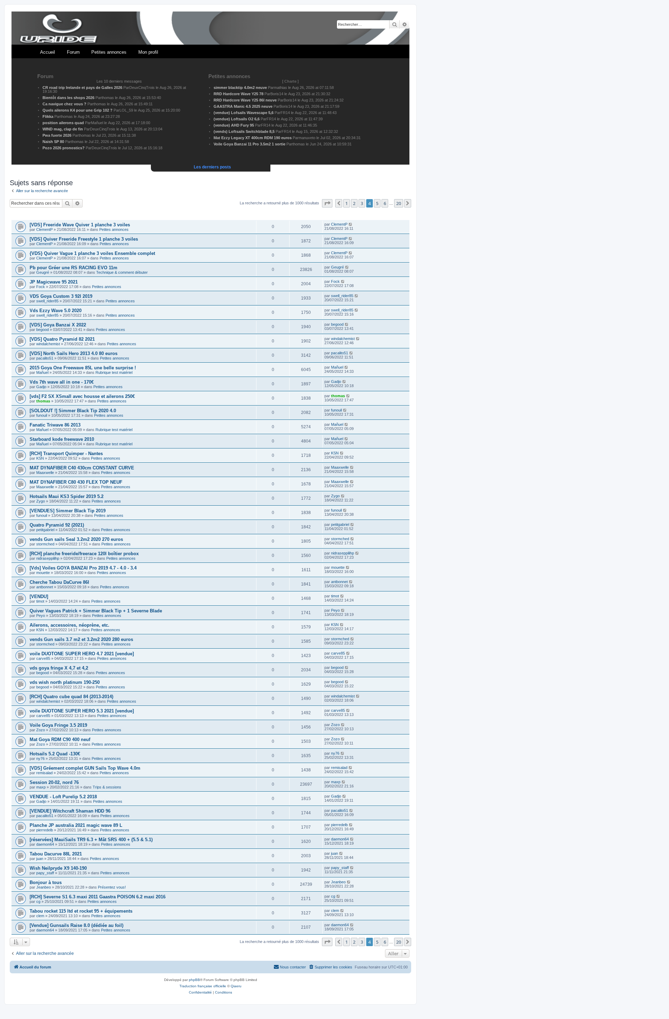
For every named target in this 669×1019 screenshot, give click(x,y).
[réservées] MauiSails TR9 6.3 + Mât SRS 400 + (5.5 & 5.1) (91, 839)
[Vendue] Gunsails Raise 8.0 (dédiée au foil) (76, 925)
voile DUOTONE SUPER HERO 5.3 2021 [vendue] (82, 711)
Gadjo (41, 387)
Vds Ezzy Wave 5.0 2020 (56, 310)
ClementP (44, 229)
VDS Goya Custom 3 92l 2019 (61, 296)
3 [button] (362, 203)
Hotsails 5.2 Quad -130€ (55, 753)
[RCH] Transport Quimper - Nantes (66, 453)
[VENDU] (39, 596)
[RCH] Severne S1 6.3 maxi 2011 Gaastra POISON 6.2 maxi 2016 (98, 896)
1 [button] (346, 203)
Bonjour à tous (46, 882)
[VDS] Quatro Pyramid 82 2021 (62, 339)
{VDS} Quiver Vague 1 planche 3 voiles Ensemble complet (92, 253)
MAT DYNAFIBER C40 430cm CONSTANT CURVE (82, 467)
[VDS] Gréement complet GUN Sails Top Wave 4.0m (85, 768)
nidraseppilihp (47, 558)
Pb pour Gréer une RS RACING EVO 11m (73, 267)
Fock (40, 287)
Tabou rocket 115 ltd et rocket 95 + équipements (81, 911)
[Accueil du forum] (210, 28)
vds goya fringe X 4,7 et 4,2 (59, 668)
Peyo (40, 615)
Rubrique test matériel (113, 372)
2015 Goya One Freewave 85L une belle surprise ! (83, 367)
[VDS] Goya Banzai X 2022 (58, 324)
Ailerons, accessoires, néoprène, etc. (69, 625)
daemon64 (45, 844)
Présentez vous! (112, 887)
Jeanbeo (43, 887)
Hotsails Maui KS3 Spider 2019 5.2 (66, 496)
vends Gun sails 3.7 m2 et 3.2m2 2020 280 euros (81, 639)
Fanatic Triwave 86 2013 (55, 425)
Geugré (42, 272)
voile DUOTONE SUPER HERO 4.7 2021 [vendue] (82, 653)
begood (42, 329)
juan (39, 858)
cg (38, 901)
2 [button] (354, 203)
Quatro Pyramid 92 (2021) (57, 525)
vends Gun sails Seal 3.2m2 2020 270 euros (76, 539)
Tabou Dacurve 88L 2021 (56, 853)
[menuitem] (330, 967)
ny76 (40, 758)
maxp (41, 787)
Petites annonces (108, 52)
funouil (41, 415)
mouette (43, 573)
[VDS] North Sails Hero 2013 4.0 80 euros (73, 353)
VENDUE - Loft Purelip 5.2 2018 (63, 796)
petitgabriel (45, 530)
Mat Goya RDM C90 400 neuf (60, 739)
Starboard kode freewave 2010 (62, 439)
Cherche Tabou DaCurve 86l (59, 582)
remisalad (44, 773)
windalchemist (48, 344)
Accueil (47, 52)
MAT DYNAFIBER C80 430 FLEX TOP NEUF (76, 482)
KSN (40, 458)
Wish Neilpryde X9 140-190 (58, 868)
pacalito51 (44, 358)
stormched (45, 544)
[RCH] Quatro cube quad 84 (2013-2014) (71, 696)
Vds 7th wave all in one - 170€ (62, 382)
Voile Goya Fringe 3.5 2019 (58, 725)
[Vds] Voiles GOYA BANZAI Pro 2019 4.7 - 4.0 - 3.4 (83, 568)
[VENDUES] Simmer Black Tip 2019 (68, 510)
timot (40, 601)
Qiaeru (236, 986)
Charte (290, 81)
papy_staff (45, 873)
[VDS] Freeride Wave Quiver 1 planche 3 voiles (80, 224)
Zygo (40, 501)
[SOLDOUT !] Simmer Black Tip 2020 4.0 (73, 410)
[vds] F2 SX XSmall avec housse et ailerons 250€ (82, 396)
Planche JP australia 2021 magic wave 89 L (76, 825)
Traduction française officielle (202, 986)
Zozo (40, 730)
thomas (43, 401)
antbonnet (44, 587)
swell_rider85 (47, 301)
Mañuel (42, 372)
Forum (73, 52)
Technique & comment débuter (122, 272)
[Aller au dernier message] (350, 224)
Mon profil (148, 52)
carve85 (43, 658)
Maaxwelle (45, 472)
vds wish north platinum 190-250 (65, 682)
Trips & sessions (107, 787)
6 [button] (385, 203)
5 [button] (377, 203)
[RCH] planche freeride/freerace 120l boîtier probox (84, 553)
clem (40, 916)
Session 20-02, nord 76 (54, 782)
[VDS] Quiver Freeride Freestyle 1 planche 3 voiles (84, 239)
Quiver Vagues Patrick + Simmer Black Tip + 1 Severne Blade (96, 610)
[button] (327, 203)
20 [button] (398, 203)
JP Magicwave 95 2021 (54, 282)
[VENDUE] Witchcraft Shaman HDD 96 (70, 811)
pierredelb (44, 830)
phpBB (194, 980)
